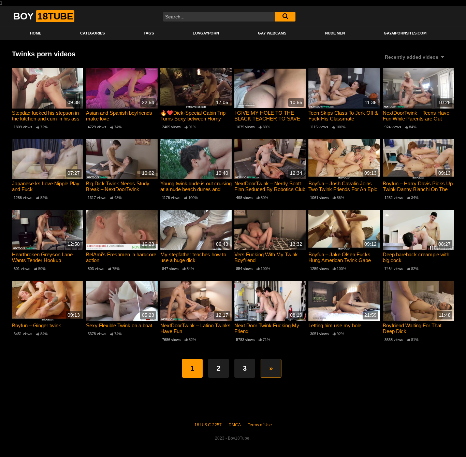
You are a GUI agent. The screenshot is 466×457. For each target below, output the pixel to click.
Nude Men (335, 33)
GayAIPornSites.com (405, 33)
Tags (149, 33)
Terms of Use (260, 425)
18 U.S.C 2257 (208, 425)
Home (35, 33)
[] (285, 17)
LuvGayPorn (206, 33)
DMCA (235, 425)
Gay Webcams (272, 33)
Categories (92, 33)
